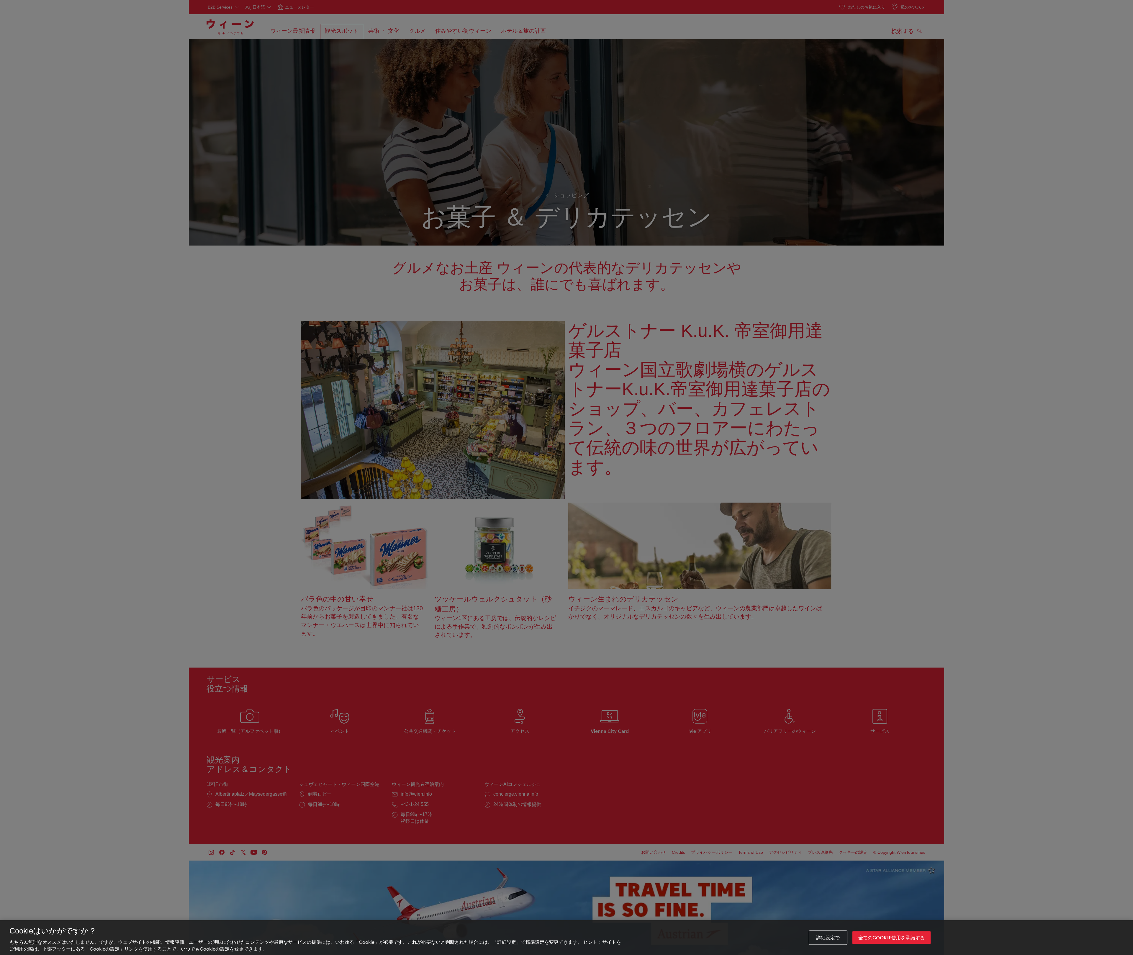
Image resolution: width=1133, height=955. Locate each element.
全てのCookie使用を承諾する (891, 937)
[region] (566, 937)
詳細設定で (828, 937)
